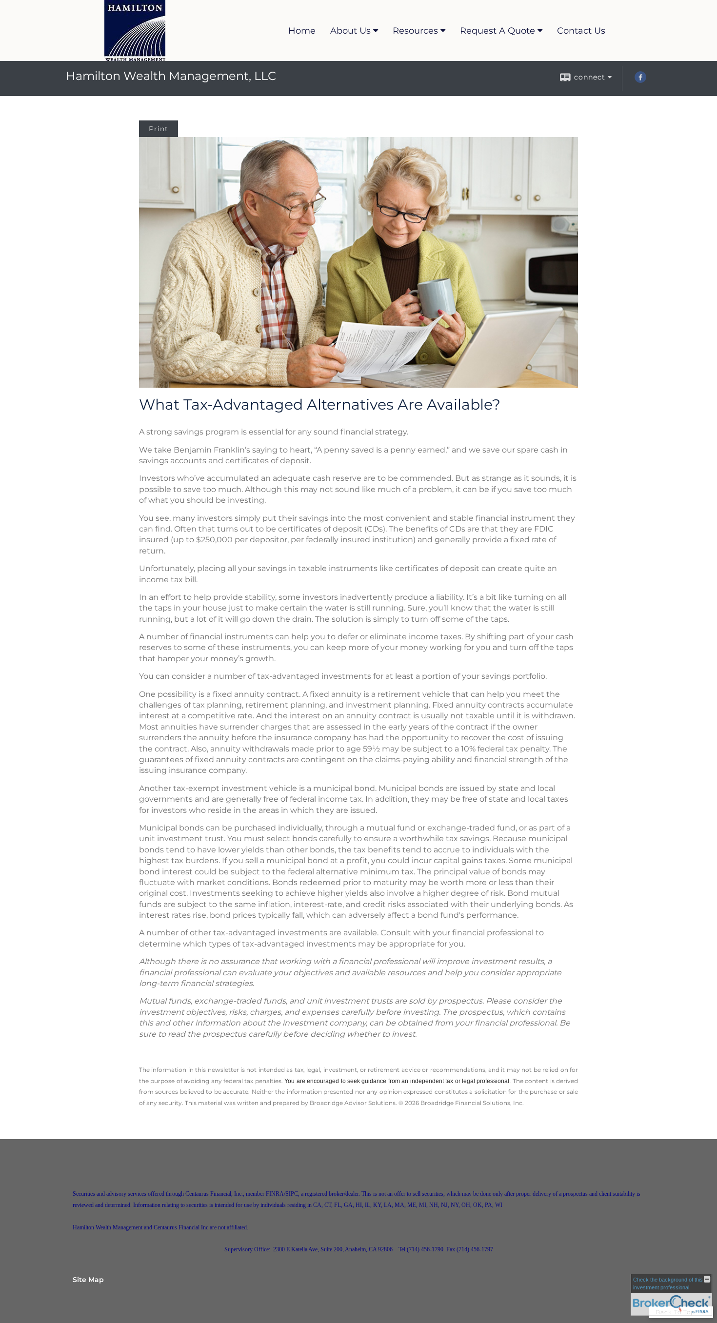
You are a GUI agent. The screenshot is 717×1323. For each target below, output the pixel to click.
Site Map (88, 1279)
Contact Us (581, 30)
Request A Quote (497, 30)
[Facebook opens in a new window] (640, 80)
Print (158, 128)
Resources (415, 30)
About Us (350, 30)
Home (302, 30)
